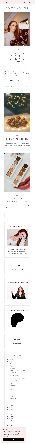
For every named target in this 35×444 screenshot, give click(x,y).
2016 (10, 412)
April (11, 394)
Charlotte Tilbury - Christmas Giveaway (17, 57)
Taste (17, 135)
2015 (10, 414)
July (11, 387)
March (11, 396)
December (12, 368)
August (12, 385)
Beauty (17, 49)
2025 (10, 359)
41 (13, 86)
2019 (10, 405)
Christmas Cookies (17, 139)
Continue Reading (17, 80)
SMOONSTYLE (17, 8)
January (12, 400)
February (12, 398)
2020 (10, 403)
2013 (10, 418)
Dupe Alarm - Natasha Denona (17, 200)
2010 (10, 425)
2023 (10, 361)
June (11, 389)
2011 (10, 423)
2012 (10, 420)
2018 (10, 407)
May (11, 392)
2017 (10, 409)
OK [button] (14, 439)
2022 (10, 363)
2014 (10, 416)
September (13, 383)
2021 (10, 366)
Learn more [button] (6, 436)
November (13, 380)
